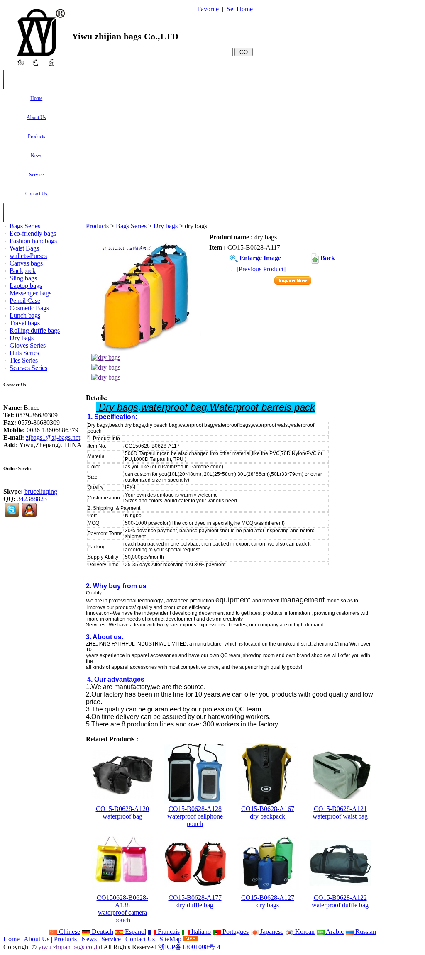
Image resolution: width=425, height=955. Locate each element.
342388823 (32, 498)
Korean (304, 931)
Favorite (208, 8)
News (89, 939)
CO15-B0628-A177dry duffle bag (195, 901)
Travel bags (25, 322)
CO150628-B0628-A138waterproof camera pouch (122, 908)
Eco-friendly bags (33, 233)
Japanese (271, 931)
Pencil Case (25, 300)
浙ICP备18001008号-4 (189, 946)
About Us (36, 939)
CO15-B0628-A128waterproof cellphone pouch (195, 816)
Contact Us (140, 939)
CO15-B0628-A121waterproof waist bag (340, 812)
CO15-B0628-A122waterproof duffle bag (340, 901)
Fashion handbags (33, 240)
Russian (365, 931)
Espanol (134, 931)
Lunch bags (25, 315)
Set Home (240, 8)
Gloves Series (28, 345)
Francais (168, 931)
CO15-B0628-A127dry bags (267, 901)
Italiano (200, 931)
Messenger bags (30, 293)
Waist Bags (24, 248)
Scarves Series (28, 367)
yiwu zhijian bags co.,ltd (70, 946)
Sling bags (23, 278)
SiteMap (170, 939)
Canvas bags (26, 263)
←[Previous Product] (258, 269)
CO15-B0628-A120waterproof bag (122, 812)
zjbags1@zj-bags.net (53, 437)
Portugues (235, 931)
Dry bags (166, 225)
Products (97, 225)
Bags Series (131, 225)
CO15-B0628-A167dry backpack (267, 812)
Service (111, 939)
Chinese (68, 931)
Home (11, 939)
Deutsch (101, 931)
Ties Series (24, 360)
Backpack (23, 270)
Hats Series (24, 352)
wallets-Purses (28, 255)
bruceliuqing (40, 491)
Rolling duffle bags (35, 330)
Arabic (334, 931)
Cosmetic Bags (29, 308)
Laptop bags (26, 285)
